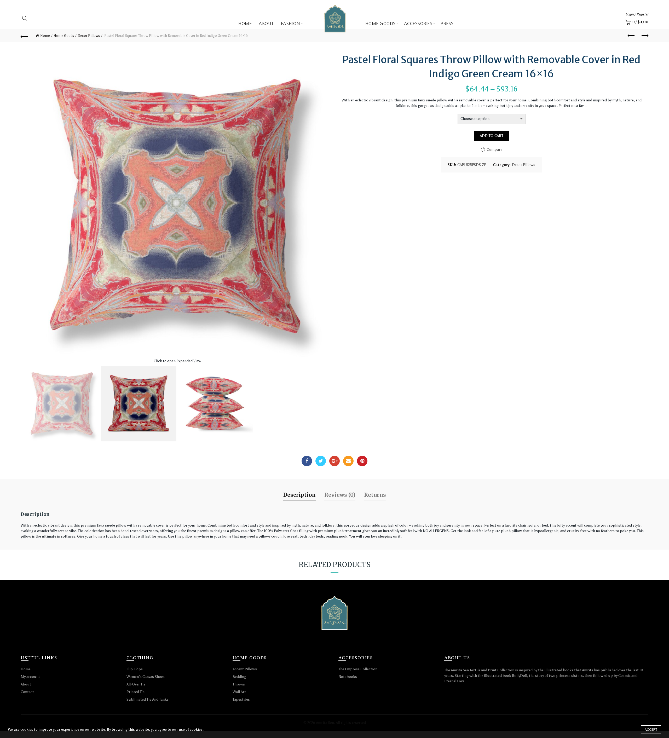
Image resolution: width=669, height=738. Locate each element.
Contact (27, 692)
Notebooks (347, 676)
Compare (494, 149)
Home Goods (380, 23)
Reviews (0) (339, 495)
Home (245, 23)
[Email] (348, 461)
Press (447, 23)
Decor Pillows (523, 165)
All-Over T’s (135, 684)
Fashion (290, 23)
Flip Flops (134, 669)
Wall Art (239, 692)
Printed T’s (135, 692)
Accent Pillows (245, 669)
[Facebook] (307, 461)
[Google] (334, 461)
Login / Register (636, 14)
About (266, 23)
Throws (239, 684)
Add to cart (491, 136)
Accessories (418, 23)
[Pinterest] (362, 461)
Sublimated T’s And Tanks (147, 699)
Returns (375, 495)
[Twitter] (320, 461)
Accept (651, 729)
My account (30, 676)
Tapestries (241, 699)
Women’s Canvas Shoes (145, 676)
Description (299, 495)
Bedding (239, 676)
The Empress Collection (357, 669)
